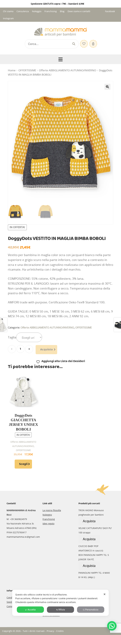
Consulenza (23, 11)
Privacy (50, 630)
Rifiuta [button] (61, 609)
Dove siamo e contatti (79, 11)
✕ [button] (104, 594)
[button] (107, 87)
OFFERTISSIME (27, 70)
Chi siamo (8, 11)
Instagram (8, 18)
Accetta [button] (32, 609)
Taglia (12, 337)
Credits (60, 630)
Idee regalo (48, 523)
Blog (62, 11)
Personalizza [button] (91, 609)
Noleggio (36, 11)
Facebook (110, 11)
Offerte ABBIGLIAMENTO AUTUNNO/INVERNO (67, 70)
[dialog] (60, 603)
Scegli (23, 464)
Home (12, 70)
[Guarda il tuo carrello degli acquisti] (93, 42)
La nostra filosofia (52, 510)
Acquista (46, 349)
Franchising (50, 11)
